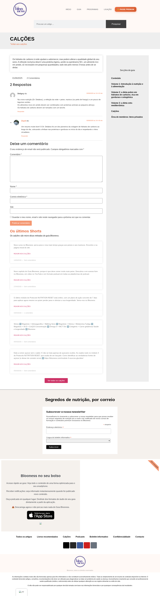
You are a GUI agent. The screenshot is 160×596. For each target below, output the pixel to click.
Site (12, 207)
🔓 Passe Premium (125, 9)
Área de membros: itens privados (127, 117)
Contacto (139, 537)
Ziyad (23, 121)
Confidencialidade (121, 537)
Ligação (108, 9)
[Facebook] (80, 545)
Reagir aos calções (22, 254)
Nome (13, 187)
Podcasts (80, 537)
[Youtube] (87, 545)
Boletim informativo (99, 537)
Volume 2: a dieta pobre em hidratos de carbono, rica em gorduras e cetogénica (124, 94)
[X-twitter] (66, 545)
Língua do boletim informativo (58, 437)
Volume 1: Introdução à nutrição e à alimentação (127, 85)
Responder (21, 111)
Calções (22, 39)
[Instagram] (73, 545)
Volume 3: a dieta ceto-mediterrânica (122, 104)
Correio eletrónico (18, 197)
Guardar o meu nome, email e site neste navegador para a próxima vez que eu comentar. (51, 217)
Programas (92, 9)
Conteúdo (116, 78)
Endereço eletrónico (55, 427)
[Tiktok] (94, 545)
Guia (79, 9)
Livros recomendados (47, 537)
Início (68, 9)
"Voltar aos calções (18, 44)
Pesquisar (116, 24)
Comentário (16, 154)
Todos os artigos (24, 537)
